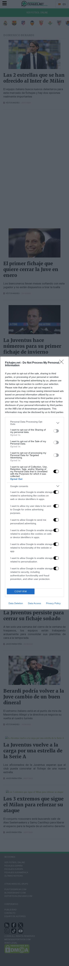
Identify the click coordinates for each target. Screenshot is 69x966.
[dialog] (34, 483)
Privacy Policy (53, 603)
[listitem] (34, 423)
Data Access (34, 603)
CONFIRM (21, 591)
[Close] (62, 363)
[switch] (56, 431)
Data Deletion (16, 603)
